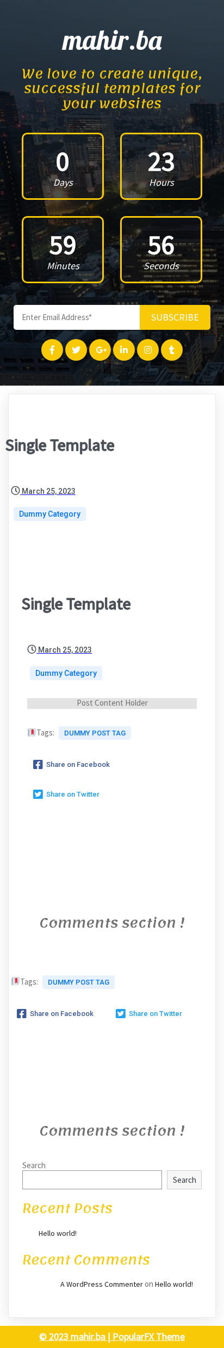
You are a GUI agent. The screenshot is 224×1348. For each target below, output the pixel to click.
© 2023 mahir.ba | (76, 1336)
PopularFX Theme (149, 1336)
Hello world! (58, 1233)
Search (34, 1165)
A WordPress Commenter (101, 1284)
